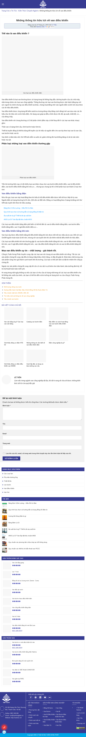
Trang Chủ (5, 11)
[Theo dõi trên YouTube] (45, 697)
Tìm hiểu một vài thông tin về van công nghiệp (19, 296)
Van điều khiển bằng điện (14, 193)
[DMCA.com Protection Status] (80, 728)
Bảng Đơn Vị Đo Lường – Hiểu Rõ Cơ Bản (22, 503)
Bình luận (6, 405)
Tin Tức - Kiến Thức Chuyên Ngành (24, 11)
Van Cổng (59, 708)
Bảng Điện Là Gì (14, 522)
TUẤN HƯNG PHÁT (52, 735)
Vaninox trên (40, 26)
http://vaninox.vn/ (16, 717)
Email (5, 433)
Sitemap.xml (81, 723)
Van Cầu (58, 725)
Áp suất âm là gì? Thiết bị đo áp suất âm (21, 529)
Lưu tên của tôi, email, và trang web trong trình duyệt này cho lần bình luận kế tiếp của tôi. (38, 453)
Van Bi (58, 711)
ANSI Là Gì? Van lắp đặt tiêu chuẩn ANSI (22, 536)
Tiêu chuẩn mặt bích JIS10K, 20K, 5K (16, 293)
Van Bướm (47, 711)
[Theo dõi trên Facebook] (31, 697)
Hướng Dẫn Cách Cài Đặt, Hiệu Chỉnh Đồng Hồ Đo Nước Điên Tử (26, 290)
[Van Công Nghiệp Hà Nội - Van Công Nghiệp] (43, 4)
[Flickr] (50, 697)
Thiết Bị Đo (7, 481)
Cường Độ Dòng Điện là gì (17, 516)
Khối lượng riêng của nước (13, 287)
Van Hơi (6, 492)
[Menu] (3, 4)
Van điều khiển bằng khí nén (15, 231)
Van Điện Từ (47, 725)
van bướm (7, 485)
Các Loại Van (8, 473)
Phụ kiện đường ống (11, 477)
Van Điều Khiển (9, 488)
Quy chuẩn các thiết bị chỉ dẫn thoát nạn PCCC (24, 548)
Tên (4, 424)
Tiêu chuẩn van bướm (11, 299)
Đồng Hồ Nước (48, 708)
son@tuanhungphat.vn (16, 715)
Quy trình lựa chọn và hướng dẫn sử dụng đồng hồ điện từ (27, 510)
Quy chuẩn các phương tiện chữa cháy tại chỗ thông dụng (27, 542)
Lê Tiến (54, 25)
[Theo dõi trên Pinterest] (35, 697)
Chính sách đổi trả (34, 720)
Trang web (6, 443)
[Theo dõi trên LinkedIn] (40, 697)
